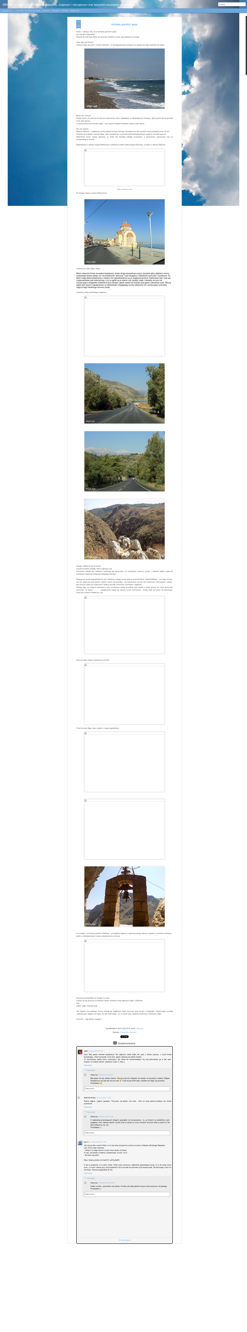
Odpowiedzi (90, 1070)
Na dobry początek (33, 10)
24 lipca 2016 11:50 (103, 1097)
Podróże (133, 1032)
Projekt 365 (74, 10)
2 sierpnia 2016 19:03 (106, 1182)
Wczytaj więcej (124, 1240)
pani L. (86, 1141)
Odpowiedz (88, 1065)
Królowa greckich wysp (125, 24)
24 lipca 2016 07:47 (95, 1050)
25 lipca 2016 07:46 (105, 1116)
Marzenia (46, 10)
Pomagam (56, 10)
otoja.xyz (139, 1028)
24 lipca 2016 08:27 (105, 1074)
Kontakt (65, 10)
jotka (85, 1050)
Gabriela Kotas (89, 1097)
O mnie (20, 10)
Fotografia (124, 1032)
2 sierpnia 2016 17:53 (98, 1141)
